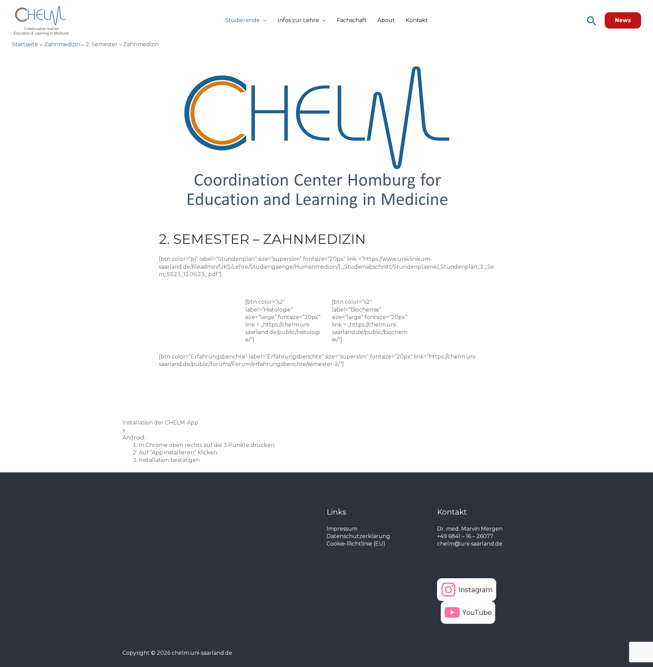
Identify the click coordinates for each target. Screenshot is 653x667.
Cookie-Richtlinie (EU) (355, 543)
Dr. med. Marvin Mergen (470, 529)
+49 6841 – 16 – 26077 (465, 536)
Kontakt (417, 20)
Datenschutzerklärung (358, 536)
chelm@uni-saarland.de (469, 543)
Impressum (341, 529)
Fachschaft (352, 20)
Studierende (242, 20)
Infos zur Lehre (298, 20)
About (386, 20)
